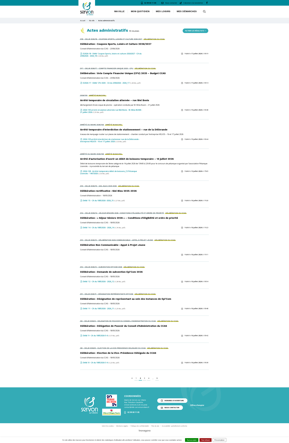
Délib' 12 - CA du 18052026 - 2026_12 (104, 281)
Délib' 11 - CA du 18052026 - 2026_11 (104, 308)
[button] (204, 11)
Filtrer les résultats (194, 31)
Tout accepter (192, 440)
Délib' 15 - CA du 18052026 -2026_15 (104, 200)
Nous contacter (171, 407)
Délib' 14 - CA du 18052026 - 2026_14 (104, 227)
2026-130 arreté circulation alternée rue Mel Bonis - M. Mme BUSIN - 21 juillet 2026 (111, 111)
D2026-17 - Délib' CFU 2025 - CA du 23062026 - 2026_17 (112, 83)
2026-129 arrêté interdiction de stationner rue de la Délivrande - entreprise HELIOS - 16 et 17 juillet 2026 (110, 140)
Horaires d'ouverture (174, 400)
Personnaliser (219, 440)
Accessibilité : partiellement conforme (174, 426)
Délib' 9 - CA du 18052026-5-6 (101, 335)
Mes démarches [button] (187, 11)
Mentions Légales (122, 426)
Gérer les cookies (108, 426)
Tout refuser (205, 440)
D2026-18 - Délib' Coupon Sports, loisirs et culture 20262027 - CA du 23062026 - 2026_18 (111, 54)
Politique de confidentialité (140, 426)
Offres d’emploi (197, 405)
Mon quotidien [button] (140, 11)
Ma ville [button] (119, 11)
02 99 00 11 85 (133, 412)
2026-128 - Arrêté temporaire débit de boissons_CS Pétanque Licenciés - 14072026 (108, 172)
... (152, 378)
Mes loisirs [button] (163, 11)
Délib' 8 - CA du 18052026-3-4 (101, 362)
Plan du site (155, 426)
